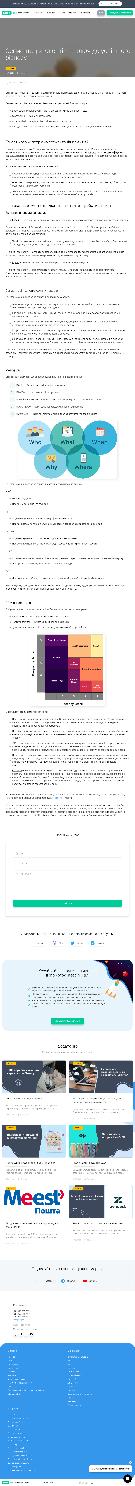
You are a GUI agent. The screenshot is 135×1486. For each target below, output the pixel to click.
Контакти (85, 13)
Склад (70, 1386)
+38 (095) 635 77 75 (21, 1311)
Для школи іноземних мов (20, 1452)
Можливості (23, 13)
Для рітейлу (13, 1426)
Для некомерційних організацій (22, 1470)
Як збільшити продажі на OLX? (89, 1162)
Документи (73, 1383)
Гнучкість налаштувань (78, 1357)
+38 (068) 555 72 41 (21, 1317)
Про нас (11, 1357)
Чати (70, 1364)
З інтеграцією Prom (16, 1437)
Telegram (101, 943)
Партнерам (13, 1368)
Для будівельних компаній (20, 1455)
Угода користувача (16, 1379)
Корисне (11, 68)
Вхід (101, 13)
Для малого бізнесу (17, 1422)
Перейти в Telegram (109, 4)
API (9, 1386)
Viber (61, 943)
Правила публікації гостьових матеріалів (26, 1390)
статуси (59, 797)
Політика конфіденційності (20, 1383)
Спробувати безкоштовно (120, 13)
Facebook (40, 943)
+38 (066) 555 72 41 (21, 1314)
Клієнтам (51, 13)
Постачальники (74, 1375)
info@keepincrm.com (22, 1319)
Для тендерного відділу (18, 1463)
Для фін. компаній (16, 1448)
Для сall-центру (15, 1433)
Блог (14, 83)
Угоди (70, 1397)
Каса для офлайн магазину (80, 1394)
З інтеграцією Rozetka (18, 1440)
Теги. (8, 797)
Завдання (72, 1401)
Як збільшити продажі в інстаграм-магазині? (30, 1162)
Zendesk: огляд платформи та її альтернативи (98, 1223)
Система (38, 13)
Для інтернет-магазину (18, 1418)
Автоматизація (74, 1372)
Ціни (63, 13)
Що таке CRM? (14, 1394)
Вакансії (11, 1372)
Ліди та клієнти (74, 1405)
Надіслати (67, 903)
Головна (7, 83)
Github (31, 1334)
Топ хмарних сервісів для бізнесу (24, 1098)
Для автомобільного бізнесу (20, 1459)
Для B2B (11, 1415)
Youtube (93, 1281)
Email (70, 1360)
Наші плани (73, 13)
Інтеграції (72, 1379)
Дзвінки (71, 1368)
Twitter (80, 943)
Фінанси (71, 1390)
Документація (14, 1364)
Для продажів (14, 1429)
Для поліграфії (14, 1467)
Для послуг (13, 1444)
